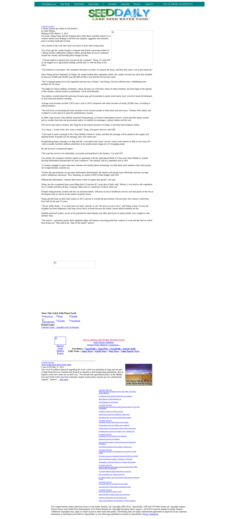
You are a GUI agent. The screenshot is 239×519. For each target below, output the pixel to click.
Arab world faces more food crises (56, 364)
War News (114, 351)
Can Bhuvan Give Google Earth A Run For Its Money (115, 396)
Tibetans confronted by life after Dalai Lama (113, 497)
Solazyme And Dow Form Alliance (109, 439)
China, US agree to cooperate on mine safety (113, 484)
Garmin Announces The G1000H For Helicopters (114, 414)
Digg (60, 316)
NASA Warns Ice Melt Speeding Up (110, 399)
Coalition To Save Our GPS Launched (111, 411)
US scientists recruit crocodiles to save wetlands (114, 425)
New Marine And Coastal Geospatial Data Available (115, 417)
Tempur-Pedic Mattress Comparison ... (104, 345)
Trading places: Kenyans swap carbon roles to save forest (117, 428)
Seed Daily (79, 4)
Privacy (137, 4)
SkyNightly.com (49, 4)
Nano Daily (93, 4)
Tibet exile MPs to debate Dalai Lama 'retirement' (114, 494)
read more (63, 379)
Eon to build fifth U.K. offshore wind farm (112, 474)
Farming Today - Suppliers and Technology (60, 327)
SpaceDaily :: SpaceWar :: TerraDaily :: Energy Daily (110, 349)
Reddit (74, 316)
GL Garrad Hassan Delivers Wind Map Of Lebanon (115, 471)
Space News (87, 351)
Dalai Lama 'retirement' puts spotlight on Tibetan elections (117, 500)
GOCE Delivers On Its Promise (108, 402)
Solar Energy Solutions (104, 342)
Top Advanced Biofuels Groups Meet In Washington (115, 447)
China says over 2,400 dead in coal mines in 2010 (115, 487)
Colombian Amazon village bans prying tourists (113, 422)
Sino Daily (65, 4)
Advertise (112, 4)
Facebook (76, 321)
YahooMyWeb (48, 322)
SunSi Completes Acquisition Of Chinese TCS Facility (116, 459)
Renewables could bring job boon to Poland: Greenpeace (117, 462)
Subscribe (125, 4)
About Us (149, 4)
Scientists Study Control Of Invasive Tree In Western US (117, 431)
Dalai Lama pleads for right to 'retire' (110, 491)
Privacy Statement (150, 514)
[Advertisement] (74, 243)
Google (61, 321)
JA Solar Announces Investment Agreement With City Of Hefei (118, 456)
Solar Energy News (130, 351)
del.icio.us (48, 316)
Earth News (100, 351)
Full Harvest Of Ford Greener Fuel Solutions (113, 436)
